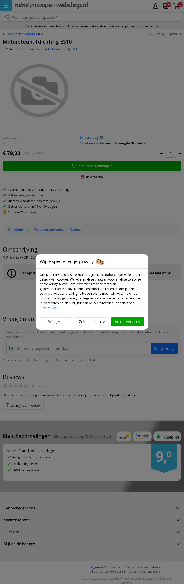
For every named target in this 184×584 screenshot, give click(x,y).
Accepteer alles (127, 321)
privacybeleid (49, 307)
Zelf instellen (90, 321)
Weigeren (56, 321)
